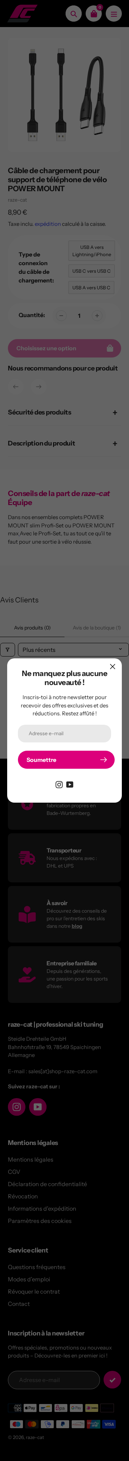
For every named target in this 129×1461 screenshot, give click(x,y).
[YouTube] (69, 783)
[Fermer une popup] (112, 666)
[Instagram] (59, 783)
